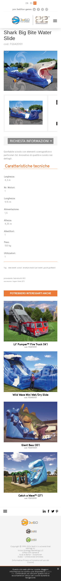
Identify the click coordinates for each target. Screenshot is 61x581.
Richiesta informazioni (30, 141)
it (35, 3)
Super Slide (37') (19, 281)
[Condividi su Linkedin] (44, 511)
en (27, 3)
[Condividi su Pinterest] (57, 511)
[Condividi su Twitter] (53, 511)
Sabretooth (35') (19, 278)
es (31, 3)
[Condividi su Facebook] (49, 511)
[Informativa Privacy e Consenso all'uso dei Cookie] (30, 561)
